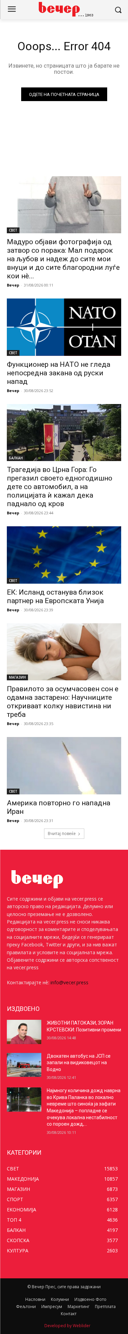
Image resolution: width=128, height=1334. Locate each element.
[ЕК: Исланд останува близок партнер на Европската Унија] (64, 555)
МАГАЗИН (17, 677)
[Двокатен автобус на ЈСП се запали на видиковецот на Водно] (24, 1065)
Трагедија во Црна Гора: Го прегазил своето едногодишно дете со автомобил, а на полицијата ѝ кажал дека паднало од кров (59, 486)
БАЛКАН (16, 458)
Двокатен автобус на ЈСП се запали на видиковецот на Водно (79, 1062)
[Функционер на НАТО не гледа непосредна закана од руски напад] (64, 327)
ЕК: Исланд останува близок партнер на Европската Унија (55, 596)
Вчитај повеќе (62, 833)
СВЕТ (13, 230)
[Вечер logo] (64, 9)
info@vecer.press (69, 982)
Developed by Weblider (67, 1326)
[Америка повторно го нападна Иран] (64, 765)
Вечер (13, 285)
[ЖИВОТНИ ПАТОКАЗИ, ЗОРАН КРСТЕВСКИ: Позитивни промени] (24, 1032)
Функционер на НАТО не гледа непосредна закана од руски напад (58, 373)
